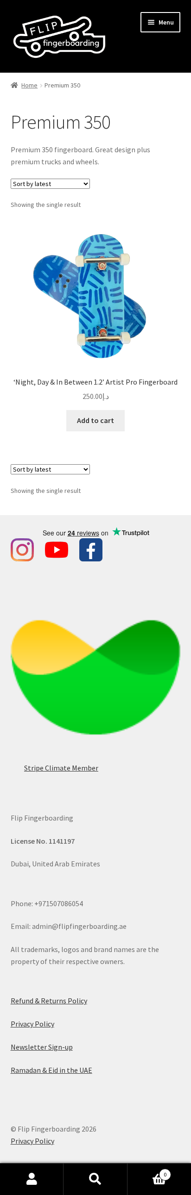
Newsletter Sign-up (42, 1047)
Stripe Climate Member (61, 767)
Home (29, 85)
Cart (147, 1171)
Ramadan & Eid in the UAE (51, 1070)
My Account (32, 1179)
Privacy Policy (32, 1023)
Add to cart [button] (95, 420)
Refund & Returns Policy (49, 1000)
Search (95, 1179)
